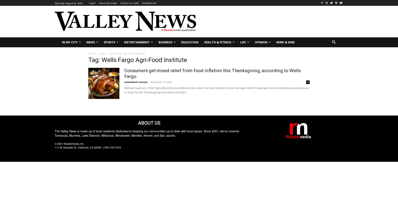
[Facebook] (322, 3)
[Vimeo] (336, 3)
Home (92, 53)
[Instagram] (326, 3)
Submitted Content (136, 82)
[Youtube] (341, 3)
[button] (334, 42)
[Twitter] (331, 3)
